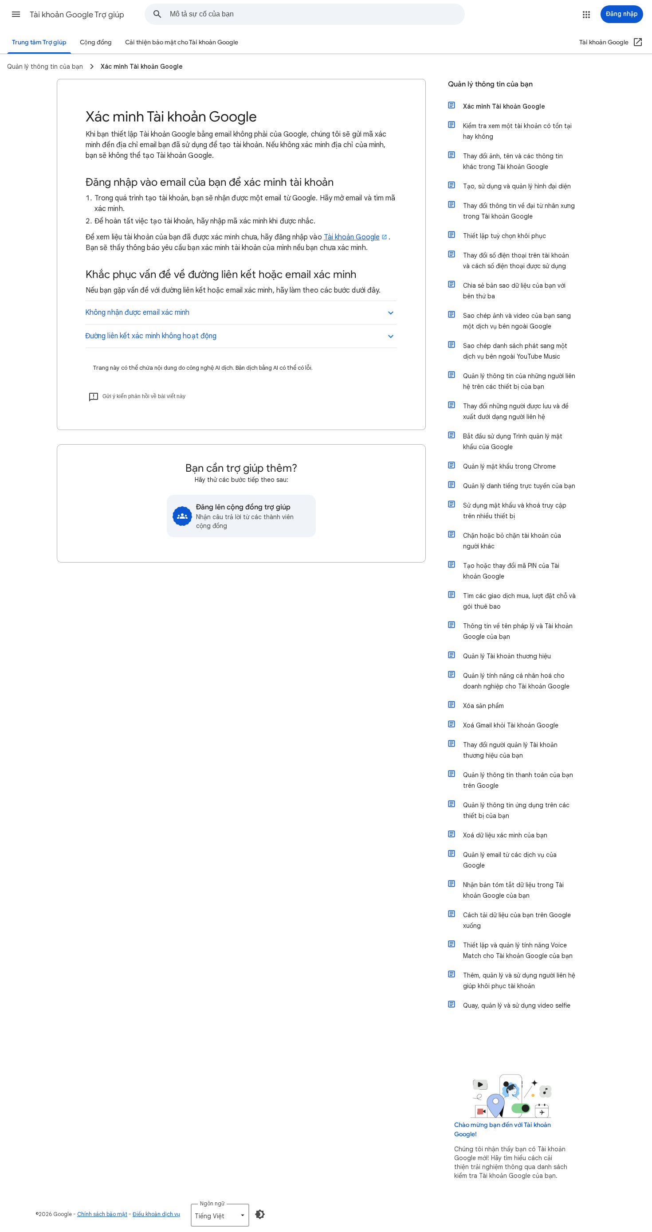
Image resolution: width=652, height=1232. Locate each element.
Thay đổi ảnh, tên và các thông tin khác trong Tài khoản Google (513, 161)
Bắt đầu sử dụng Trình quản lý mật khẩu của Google (512, 441)
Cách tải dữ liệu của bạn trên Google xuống (517, 920)
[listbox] (220, 1215)
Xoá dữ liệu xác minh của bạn (505, 835)
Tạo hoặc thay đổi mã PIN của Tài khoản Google (511, 571)
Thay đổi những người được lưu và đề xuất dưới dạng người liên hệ (516, 411)
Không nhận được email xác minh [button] (137, 312)
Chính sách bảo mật (102, 1214)
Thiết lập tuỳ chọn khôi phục (504, 236)
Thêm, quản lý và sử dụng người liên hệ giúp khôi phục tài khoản (519, 980)
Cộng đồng (96, 42)
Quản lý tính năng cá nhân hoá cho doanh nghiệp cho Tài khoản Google (516, 681)
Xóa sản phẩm (483, 706)
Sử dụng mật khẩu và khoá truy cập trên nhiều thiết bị (514, 510)
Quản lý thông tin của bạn (490, 84)
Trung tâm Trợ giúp (39, 42)
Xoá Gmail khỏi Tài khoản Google (510, 725)
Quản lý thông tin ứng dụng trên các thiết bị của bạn (516, 810)
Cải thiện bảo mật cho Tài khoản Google (181, 42)
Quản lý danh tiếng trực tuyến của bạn (519, 486)
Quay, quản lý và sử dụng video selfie (516, 1005)
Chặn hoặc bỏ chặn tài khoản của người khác (512, 541)
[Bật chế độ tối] (260, 1214)
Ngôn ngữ (212, 1203)
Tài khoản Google (352, 237)
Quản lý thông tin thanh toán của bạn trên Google (518, 780)
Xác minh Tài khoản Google (504, 106)
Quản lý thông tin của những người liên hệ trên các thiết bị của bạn (519, 381)
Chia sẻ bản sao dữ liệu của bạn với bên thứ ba (514, 291)
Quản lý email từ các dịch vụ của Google (510, 860)
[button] (16, 14)
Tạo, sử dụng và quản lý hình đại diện (517, 186)
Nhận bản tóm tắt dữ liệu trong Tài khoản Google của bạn (513, 890)
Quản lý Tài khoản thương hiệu (507, 656)
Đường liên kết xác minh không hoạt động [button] (150, 336)
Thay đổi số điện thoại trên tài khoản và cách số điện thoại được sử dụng (516, 260)
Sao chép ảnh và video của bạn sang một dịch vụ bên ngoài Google (517, 321)
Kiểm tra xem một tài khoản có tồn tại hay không (517, 131)
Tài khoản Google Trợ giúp (77, 15)
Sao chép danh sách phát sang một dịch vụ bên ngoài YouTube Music (515, 351)
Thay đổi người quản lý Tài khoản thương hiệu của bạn (510, 750)
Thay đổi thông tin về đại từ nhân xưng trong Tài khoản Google (519, 211)
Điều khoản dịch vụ (156, 1214)
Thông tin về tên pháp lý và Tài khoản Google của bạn (518, 631)
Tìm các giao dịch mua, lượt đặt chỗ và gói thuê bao (519, 601)
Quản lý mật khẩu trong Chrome (509, 466)
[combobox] (317, 14)
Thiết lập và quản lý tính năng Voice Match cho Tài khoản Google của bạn (518, 950)
